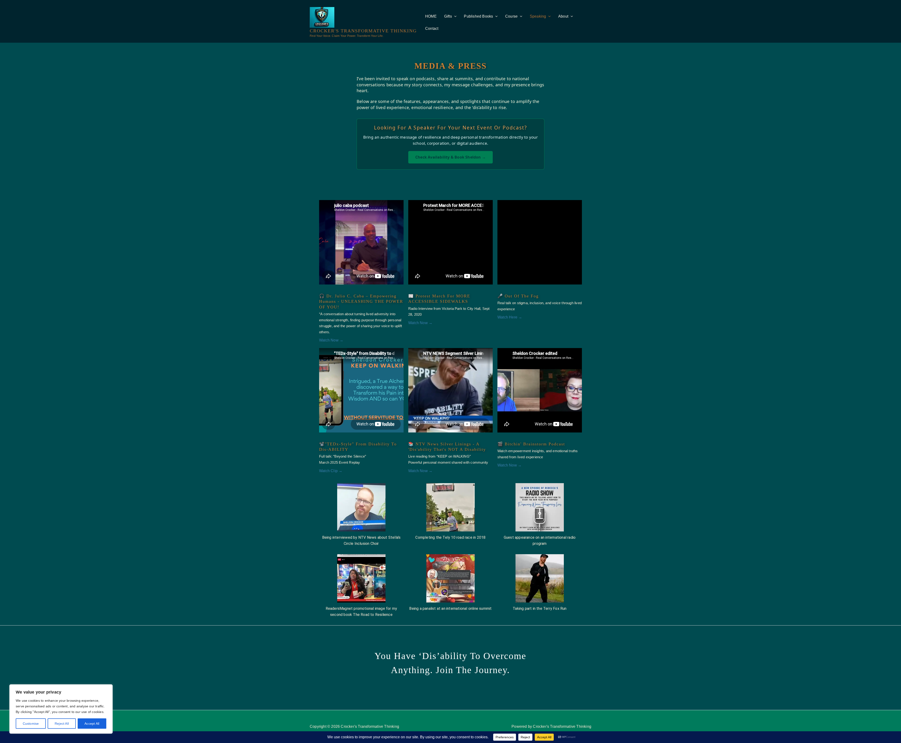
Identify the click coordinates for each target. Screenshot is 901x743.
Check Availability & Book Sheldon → (450, 157)
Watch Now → (331, 340)
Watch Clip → (330, 471)
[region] (61, 709)
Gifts (448, 16)
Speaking (538, 16)
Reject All (62, 723)
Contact (431, 28)
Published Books (478, 16)
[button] (454, 16)
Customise (31, 723)
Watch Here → (509, 317)
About (563, 16)
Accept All (91, 723)
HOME (431, 16)
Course (511, 16)
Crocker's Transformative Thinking (363, 30)
